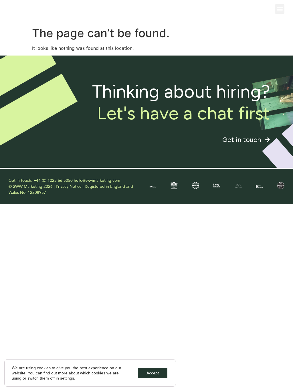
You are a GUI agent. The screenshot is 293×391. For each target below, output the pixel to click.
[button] (279, 9)
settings (67, 378)
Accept (152, 373)
